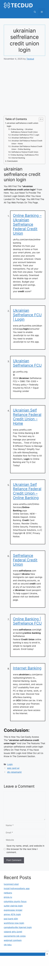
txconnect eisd (11, 884)
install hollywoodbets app (17, 888)
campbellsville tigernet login (18, 927)
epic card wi (13, 768)
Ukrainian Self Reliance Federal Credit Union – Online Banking (26, 147)
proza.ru (8, 897)
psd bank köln (11, 918)
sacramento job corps (15, 936)
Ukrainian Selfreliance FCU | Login (25, 135)
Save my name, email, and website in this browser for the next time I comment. (25, 849)
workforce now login (14, 923)
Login (10, 764)
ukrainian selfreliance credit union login (22, 124)
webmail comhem (13, 940)
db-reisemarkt (14, 772)
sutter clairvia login (13, 905)
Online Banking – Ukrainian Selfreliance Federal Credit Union (24, 130)
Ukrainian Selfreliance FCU (22, 138)
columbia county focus (15, 901)
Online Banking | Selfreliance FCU (25, 155)
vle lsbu (8, 944)
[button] (34, 12)
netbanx (8, 893)
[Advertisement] (24, 90)
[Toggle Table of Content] (40, 119)
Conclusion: (12, 161)
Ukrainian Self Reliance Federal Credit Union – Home (26, 142)
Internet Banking (18, 158)
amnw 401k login (12, 914)
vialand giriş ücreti (13, 931)
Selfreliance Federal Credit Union (24, 152)
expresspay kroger (13, 910)
